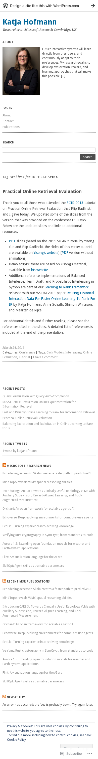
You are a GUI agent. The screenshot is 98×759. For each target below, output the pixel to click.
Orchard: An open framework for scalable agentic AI (38, 508)
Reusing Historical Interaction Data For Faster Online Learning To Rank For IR (52, 298)
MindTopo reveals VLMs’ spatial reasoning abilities (37, 482)
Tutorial (24, 357)
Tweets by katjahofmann (20, 451)
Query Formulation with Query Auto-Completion (36, 396)
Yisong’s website (46, 253)
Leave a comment (45, 357)
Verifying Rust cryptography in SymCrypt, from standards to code (48, 535)
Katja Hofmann (30, 22)
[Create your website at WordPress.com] (49, 5)
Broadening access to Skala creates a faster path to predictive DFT (49, 473)
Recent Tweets (15, 444)
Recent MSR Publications (28, 581)
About (7, 115)
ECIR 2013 (75, 203)
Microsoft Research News (29, 466)
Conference (27, 352)
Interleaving (73, 352)
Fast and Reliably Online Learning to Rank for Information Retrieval (49, 412)
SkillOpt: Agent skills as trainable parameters (33, 565)
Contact (8, 121)
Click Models (55, 352)
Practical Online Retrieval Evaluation (42, 191)
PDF (65, 253)
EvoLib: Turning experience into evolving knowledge (38, 526)
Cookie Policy (16, 739)
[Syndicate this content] (4, 466)
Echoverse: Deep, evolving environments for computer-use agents (48, 517)
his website (39, 270)
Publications (11, 127)
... (63, 76)
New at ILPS (16, 697)
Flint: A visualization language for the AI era (32, 557)
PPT (12, 241)
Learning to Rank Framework (66, 287)
